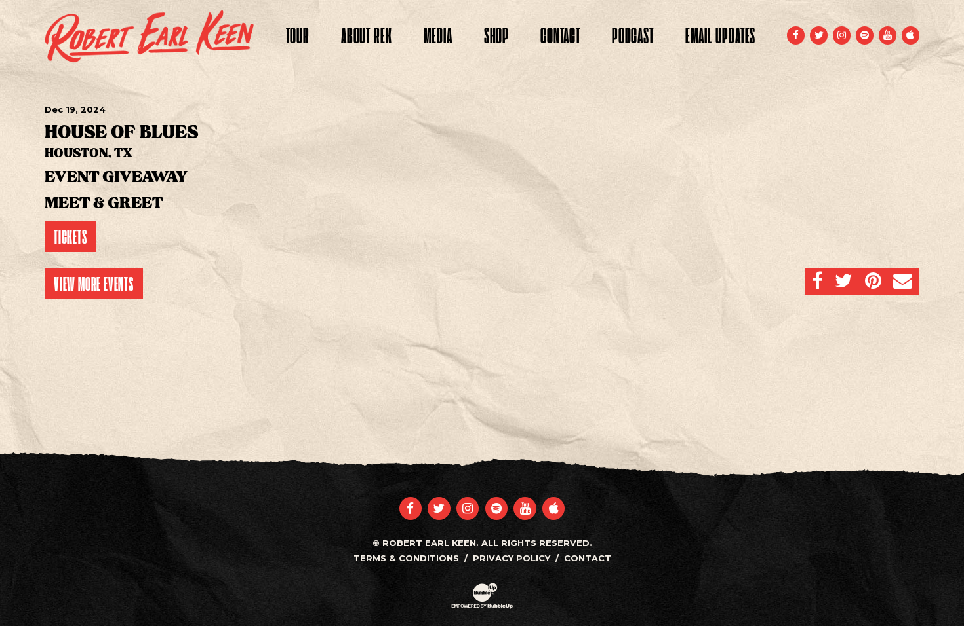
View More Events (94, 283)
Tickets (70, 236)
